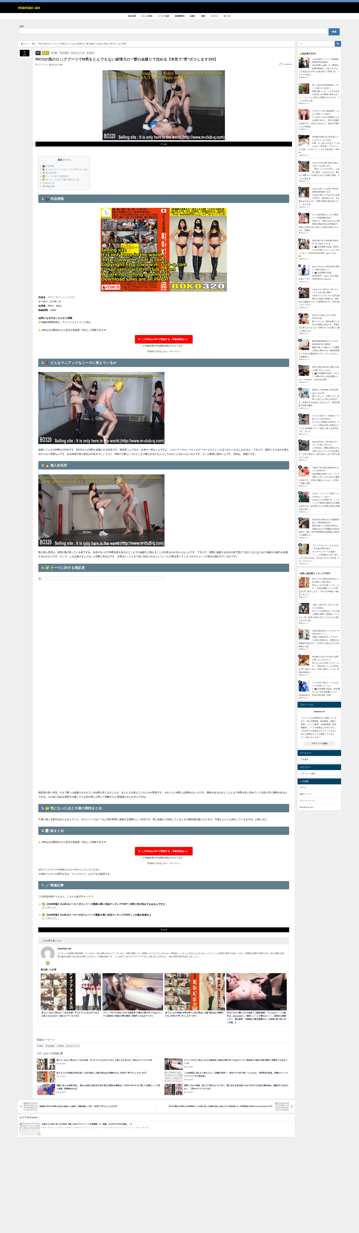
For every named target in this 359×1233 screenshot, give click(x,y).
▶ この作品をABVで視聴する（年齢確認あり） (163, 339)
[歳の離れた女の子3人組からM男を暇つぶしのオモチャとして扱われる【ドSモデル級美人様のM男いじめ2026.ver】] (304, 660)
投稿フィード (305, 794)
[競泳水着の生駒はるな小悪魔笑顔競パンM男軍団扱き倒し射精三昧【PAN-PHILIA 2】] (304, 523)
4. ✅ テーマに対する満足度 (54, 176)
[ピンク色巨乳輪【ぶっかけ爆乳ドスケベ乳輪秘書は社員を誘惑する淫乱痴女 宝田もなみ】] (304, 218)
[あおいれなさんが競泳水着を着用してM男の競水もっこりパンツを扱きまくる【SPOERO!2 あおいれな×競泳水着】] (304, 270)
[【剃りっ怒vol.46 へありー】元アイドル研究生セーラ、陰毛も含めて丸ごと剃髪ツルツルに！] (304, 608)
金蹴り (193, 16)
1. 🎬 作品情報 (47, 166)
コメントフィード (307, 801)
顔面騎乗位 (180, 16)
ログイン (303, 787)
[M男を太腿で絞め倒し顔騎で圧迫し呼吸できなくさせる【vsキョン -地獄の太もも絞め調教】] (304, 370)
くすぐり (214, 16)
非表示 (66, 160)
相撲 (203, 16)
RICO (91, 53)
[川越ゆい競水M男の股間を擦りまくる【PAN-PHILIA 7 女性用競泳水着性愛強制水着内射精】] (304, 471)
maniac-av (288, 64)
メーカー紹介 (164, 16)
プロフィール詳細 (319, 743)
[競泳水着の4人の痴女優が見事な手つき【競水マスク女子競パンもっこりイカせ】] (304, 244)
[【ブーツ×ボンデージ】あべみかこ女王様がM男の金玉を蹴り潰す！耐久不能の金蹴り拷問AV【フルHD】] (304, 549)
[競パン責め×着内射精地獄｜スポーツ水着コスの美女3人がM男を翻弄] (304, 88)
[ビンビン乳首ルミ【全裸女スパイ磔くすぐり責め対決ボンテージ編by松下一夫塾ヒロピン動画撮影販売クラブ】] (304, 419)
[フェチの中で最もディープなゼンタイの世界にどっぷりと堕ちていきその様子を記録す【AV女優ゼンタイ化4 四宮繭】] (304, 686)
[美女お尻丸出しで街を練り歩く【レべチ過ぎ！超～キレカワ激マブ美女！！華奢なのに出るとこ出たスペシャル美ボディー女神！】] (304, 445)
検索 (21, 26)
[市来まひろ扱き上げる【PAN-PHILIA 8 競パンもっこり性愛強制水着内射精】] (304, 319)
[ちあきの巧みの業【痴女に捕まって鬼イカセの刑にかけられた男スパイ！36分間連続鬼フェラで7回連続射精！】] (304, 166)
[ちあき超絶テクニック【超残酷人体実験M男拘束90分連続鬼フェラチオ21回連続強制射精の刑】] (304, 63)
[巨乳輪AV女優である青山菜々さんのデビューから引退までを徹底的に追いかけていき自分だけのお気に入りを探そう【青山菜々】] (304, 140)
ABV (55, 53)
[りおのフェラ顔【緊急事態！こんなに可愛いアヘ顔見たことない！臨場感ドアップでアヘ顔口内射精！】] (304, 114)
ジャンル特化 (147, 16)
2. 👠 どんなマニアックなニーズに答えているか (64, 169)
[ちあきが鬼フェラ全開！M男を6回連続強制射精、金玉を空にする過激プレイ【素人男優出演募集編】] (304, 192)
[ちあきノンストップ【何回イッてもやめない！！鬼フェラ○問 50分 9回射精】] (304, 497)
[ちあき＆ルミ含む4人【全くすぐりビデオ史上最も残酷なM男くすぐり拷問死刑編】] (304, 293)
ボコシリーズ (79, 53)
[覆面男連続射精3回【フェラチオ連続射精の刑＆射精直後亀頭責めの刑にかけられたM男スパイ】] (304, 344)
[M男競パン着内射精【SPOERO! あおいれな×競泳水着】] (304, 393)
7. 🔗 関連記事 (47, 186)
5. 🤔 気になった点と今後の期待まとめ (59, 179)
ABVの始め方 (175, 351)
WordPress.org (306, 807)
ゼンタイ (227, 16)
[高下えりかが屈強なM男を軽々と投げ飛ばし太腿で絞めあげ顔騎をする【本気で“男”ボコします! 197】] (304, 582)
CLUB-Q (65, 53)
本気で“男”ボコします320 (61, 297)
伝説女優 (132, 16)
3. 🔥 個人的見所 (48, 173)
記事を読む (51, 907)
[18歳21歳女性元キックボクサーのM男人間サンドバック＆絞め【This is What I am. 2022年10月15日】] (304, 634)
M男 (38, 53)
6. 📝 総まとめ (47, 183)
